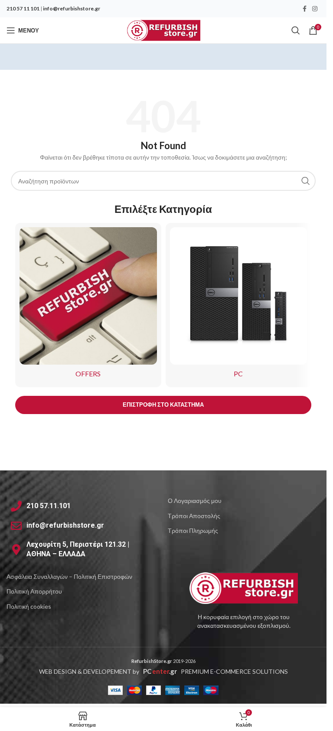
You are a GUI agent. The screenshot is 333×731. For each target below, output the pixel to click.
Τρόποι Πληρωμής (193, 530)
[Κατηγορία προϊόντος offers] (88, 305)
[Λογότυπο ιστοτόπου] (163, 29)
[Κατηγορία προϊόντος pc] (238, 305)
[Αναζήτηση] (295, 30)
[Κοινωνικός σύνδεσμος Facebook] (304, 9)
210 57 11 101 (23, 8)
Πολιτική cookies (29, 606)
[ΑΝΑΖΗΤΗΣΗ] (306, 181)
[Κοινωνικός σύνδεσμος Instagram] (315, 9)
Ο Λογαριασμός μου (195, 500)
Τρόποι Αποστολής (194, 515)
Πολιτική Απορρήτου (34, 591)
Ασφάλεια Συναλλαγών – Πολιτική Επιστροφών (69, 576)
